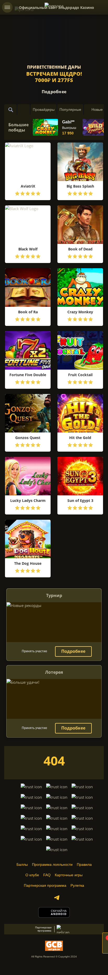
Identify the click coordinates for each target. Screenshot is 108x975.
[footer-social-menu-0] (56, 898)
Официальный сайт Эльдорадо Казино (56, 7)
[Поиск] (10, 109)
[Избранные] (23, 109)
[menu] (7, 7)
